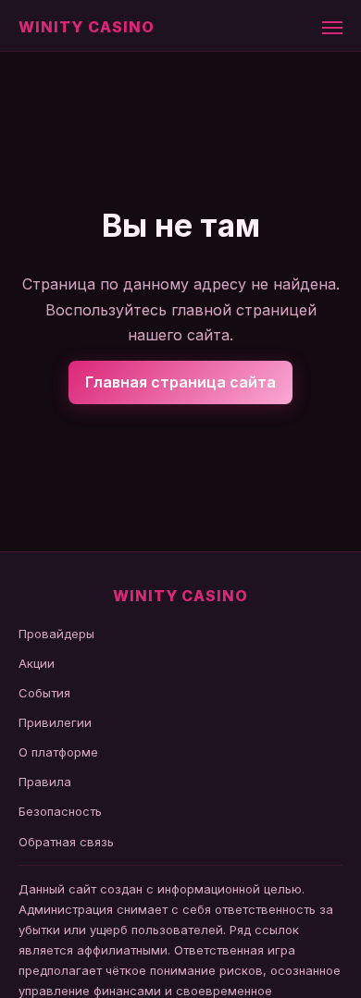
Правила (45, 781)
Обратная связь (66, 841)
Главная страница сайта (180, 382)
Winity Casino (86, 27)
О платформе (58, 752)
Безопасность (60, 811)
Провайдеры (56, 633)
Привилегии (55, 722)
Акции (37, 663)
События (44, 692)
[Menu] (332, 27)
